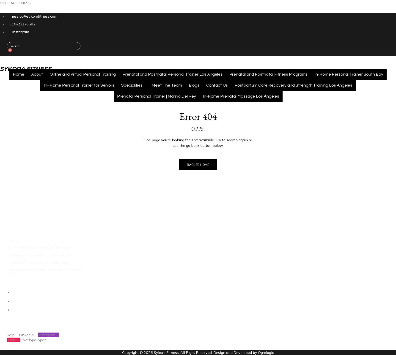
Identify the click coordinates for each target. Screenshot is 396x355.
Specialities (132, 85)
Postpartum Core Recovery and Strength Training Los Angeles (293, 85)
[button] (29, 60)
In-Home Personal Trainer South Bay (348, 74)
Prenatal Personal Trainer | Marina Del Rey (156, 96)
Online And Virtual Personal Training (38, 248)
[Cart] (8, 53)
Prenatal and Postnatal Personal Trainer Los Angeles (173, 74)
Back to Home (198, 165)
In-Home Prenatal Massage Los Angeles (241, 96)
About (37, 74)
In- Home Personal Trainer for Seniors (79, 85)
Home (18, 74)
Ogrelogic (266, 352)
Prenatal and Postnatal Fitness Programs (268, 74)
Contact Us (217, 85)
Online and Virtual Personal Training (83, 74)
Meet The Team (167, 85)
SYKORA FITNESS (15, 3)
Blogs (194, 85)
